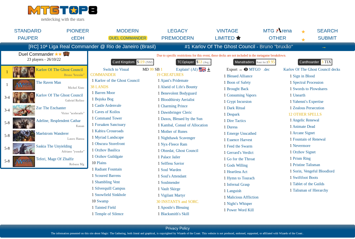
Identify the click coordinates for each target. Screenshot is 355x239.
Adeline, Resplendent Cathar (58, 121)
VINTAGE (227, 31)
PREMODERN (177, 38)
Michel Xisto (76, 87)
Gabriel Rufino (74, 100)
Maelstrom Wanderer (52, 133)
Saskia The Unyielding (54, 146)
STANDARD (27, 31)
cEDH (77, 38)
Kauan (80, 126)
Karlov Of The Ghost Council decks (311, 69)
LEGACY (178, 31)
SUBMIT (327, 38)
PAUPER (28, 38)
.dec (266, 69)
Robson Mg (76, 164)
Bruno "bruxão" (276, 46)
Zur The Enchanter (51, 108)
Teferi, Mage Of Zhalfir (55, 159)
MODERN (127, 31)
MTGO (254, 69)
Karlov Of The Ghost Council (59, 70)
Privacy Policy (178, 228)
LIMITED (225, 38)
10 (99, 163)
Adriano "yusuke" (73, 151)
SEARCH (327, 31)
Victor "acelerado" (72, 113)
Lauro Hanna (75, 138)
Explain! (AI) (187, 69)
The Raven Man (48, 82)
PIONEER (78, 31)
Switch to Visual (116, 69)
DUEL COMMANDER (127, 38)
